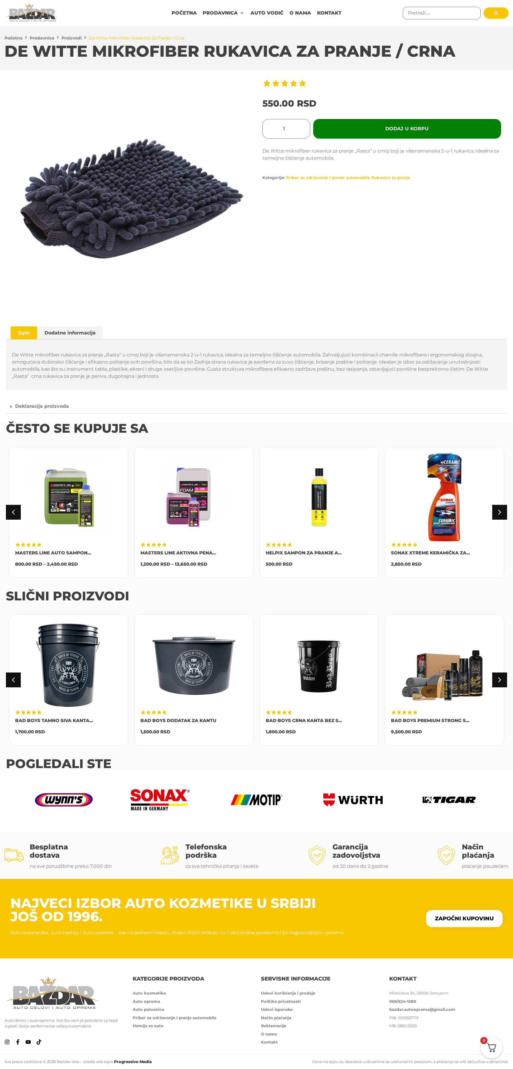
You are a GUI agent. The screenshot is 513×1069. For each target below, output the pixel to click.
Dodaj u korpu (407, 128)
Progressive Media (133, 1061)
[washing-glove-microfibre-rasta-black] (131, 198)
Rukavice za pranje (390, 177)
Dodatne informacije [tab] (70, 333)
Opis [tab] (24, 333)
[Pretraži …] (442, 13)
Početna (13, 38)
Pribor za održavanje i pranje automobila (328, 177)
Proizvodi (71, 38)
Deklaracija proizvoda (42, 406)
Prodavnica (42, 38)
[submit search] (496, 13)
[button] (224, 13)
